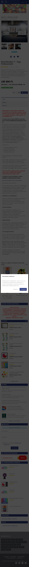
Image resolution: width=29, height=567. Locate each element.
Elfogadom (23, 289)
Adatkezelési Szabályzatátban (9, 285)
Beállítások (15, 289)
